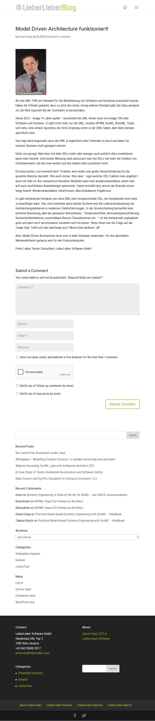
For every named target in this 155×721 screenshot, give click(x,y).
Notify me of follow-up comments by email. (47, 386)
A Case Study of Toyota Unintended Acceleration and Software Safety (59, 472)
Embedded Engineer (28, 554)
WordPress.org (25, 602)
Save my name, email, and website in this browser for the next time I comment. (69, 357)
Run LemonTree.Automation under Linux (40, 453)
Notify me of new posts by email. (40, 393)
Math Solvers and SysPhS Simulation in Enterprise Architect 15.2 (56, 478)
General (51, 36)
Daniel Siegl (25, 36)
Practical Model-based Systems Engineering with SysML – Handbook (78, 514)
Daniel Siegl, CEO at (94, 634)
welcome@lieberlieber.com (32, 653)
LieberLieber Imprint (119, 705)
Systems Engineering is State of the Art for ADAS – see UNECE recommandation (77, 495)
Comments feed (25, 595)
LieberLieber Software (96, 638)
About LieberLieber (31, 705)
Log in (19, 583)
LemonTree (22, 566)
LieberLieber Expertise (90, 705)
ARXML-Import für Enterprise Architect (58, 501)
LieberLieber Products (59, 705)
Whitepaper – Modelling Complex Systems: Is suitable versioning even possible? (65, 459)
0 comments (64, 36)
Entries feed (23, 589)
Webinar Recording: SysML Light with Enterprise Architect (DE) (55, 466)
